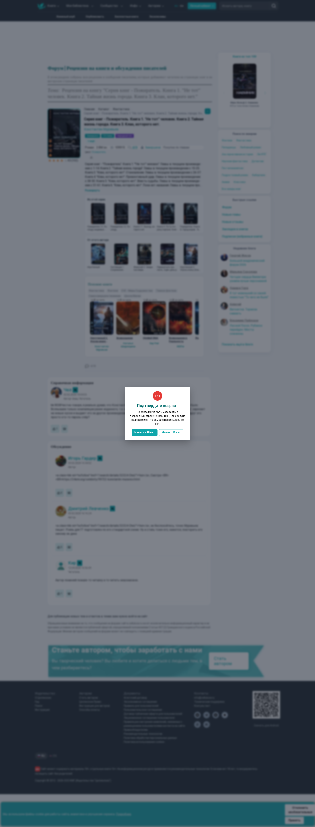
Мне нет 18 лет (171, 432)
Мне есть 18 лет (144, 432)
